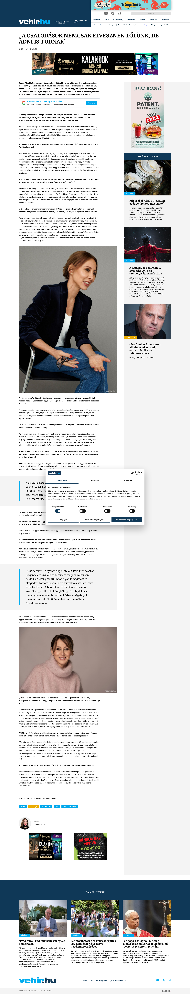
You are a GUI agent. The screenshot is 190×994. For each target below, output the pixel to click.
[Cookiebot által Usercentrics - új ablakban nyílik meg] (132, 473)
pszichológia (46, 807)
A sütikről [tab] (128, 480)
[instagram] (119, 13)
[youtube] (106, 13)
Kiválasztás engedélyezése (95, 520)
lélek (56, 807)
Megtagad (63, 520)
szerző (36, 822)
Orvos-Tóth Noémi (69, 807)
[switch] (82, 511)
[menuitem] (96, 19)
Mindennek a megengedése (126, 520)
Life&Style (33, 807)
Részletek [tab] (95, 480)
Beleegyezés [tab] (62, 480)
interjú (23, 807)
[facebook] (112, 13)
